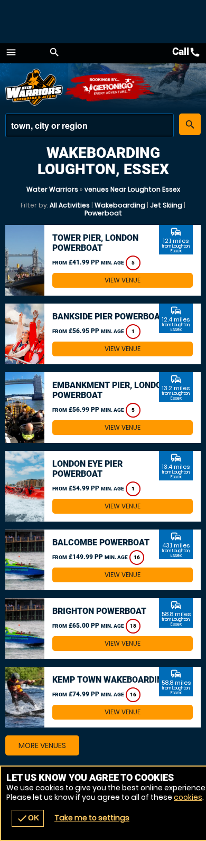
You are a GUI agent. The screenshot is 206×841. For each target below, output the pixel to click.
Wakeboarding (120, 205)
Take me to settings (91, 817)
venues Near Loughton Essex (132, 189)
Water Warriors (52, 189)
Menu (11, 52)
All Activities (70, 205)
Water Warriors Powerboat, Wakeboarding (34, 87)
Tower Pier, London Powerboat (95, 243)
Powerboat (103, 213)
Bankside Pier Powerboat (108, 316)
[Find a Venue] (89, 125)
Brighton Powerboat (99, 611)
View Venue (123, 280)
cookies (188, 797)
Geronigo (109, 87)
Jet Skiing (166, 205)
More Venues (42, 745)
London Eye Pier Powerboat (87, 469)
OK (27, 818)
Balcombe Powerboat (100, 542)
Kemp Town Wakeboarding (110, 680)
